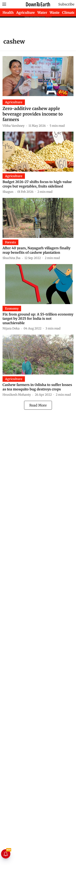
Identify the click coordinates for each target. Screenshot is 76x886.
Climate (68, 12)
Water (42, 12)
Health (8, 12)
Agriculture (25, 12)
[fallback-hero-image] (38, 76)
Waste (55, 12)
